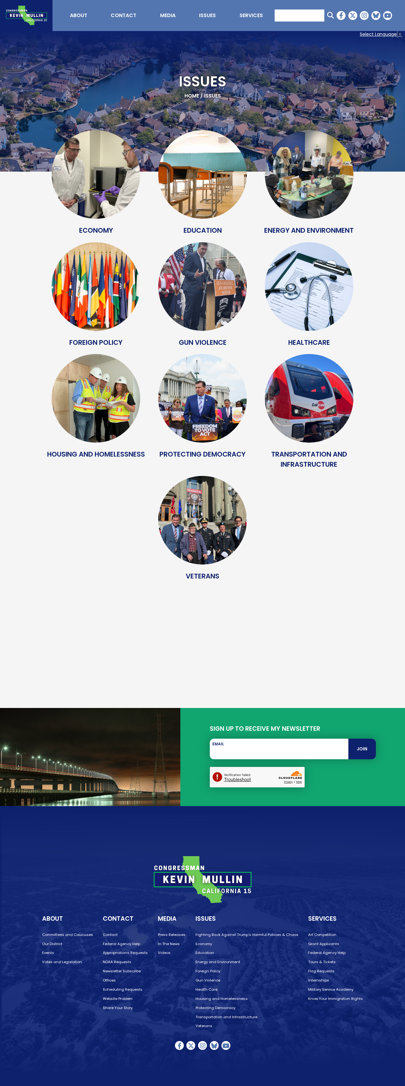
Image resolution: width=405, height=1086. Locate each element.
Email (218, 744)
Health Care (206, 989)
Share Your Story (118, 1007)
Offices (109, 980)
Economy (204, 943)
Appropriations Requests (125, 952)
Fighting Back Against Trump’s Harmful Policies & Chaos (247, 934)
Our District (52, 943)
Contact (123, 15)
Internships (318, 980)
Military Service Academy (330, 989)
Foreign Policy (208, 971)
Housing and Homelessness (222, 998)
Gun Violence (208, 980)
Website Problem (118, 998)
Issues (207, 15)
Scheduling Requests (122, 989)
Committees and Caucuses (67, 934)
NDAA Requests (117, 961)
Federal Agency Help (121, 943)
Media (168, 15)
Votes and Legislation (62, 961)
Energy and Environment (218, 961)
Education (205, 952)
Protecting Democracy (215, 1007)
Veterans (204, 1025)
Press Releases (171, 934)
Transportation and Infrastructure (226, 1017)
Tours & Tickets (322, 961)
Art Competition (322, 934)
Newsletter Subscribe (122, 971)
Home (191, 95)
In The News (169, 943)
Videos (164, 952)
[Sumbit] (330, 15)
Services (251, 15)
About (78, 15)
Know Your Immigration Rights (335, 998)
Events (48, 952)
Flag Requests (321, 971)
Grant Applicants (323, 943)
